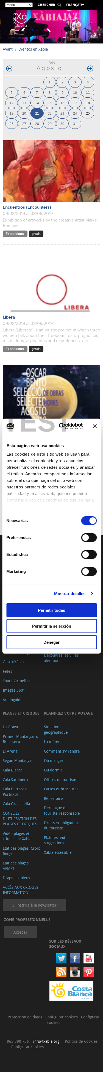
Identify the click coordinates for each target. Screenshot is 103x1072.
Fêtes (7, 671)
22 (50, 113)
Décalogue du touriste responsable (62, 810)
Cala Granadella (16, 803)
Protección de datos (25, 1016)
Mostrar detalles (70, 593)
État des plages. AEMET (16, 865)
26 (11, 123)
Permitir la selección (51, 626)
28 (37, 123)
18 (88, 102)
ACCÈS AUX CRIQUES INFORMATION (20, 890)
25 (88, 113)
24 (75, 113)
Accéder (20, 932)
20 (24, 113)
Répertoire (53, 798)
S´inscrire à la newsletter (34, 905)
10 (75, 92)
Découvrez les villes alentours (61, 657)
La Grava (10, 726)
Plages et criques (21, 713)
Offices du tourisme (61, 779)
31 (75, 123)
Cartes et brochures (61, 788)
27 (24, 123)
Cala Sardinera (15, 779)
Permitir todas (51, 610)
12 (11, 102)
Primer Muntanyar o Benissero (20, 739)
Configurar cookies (62, 1016)
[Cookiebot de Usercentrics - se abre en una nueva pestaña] (61, 426)
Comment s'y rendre (62, 751)
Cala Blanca (12, 770)
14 (37, 102)
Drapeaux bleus (16, 877)
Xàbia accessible (58, 852)
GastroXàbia (13, 661)
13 (24, 102)
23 (62, 113)
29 (50, 123)
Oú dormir (53, 770)
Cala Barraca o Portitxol (15, 791)
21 (37, 113)
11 (88, 92)
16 (62, 102)
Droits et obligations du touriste (61, 825)
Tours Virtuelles (16, 680)
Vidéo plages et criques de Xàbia (17, 836)
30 (62, 123)
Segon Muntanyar (18, 760)
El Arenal (10, 751)
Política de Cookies (81, 1041)
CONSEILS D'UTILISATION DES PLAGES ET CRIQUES (20, 818)
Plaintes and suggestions (54, 840)
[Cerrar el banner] (95, 426)
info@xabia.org (46, 1041)
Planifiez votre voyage (68, 713)
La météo (52, 741)
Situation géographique (56, 729)
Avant (8, 49)
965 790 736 (18, 1041)
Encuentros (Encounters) (27, 207)
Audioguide (13, 699)
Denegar (51, 642)
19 (11, 113)
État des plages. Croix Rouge (21, 851)
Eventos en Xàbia (33, 49)
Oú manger (53, 760)
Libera (9, 317)
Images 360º (13, 690)
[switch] (89, 537)
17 (75, 102)
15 (50, 102)
